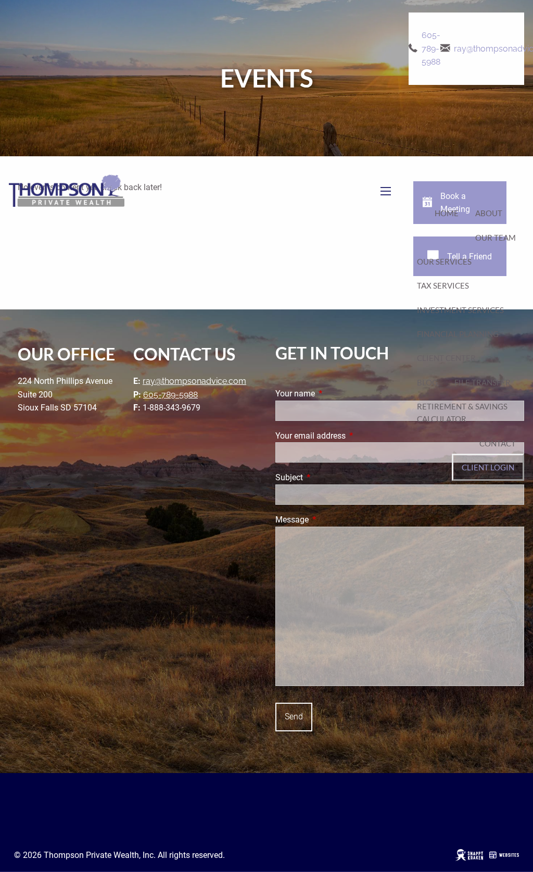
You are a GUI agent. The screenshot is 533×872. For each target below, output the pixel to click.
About (488, 213)
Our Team (495, 237)
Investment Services (460, 310)
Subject (328, 477)
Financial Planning (458, 334)
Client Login (488, 467)
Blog (427, 382)
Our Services (444, 261)
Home (447, 213)
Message (331, 520)
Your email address (349, 436)
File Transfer (482, 382)
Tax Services (443, 285)
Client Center (446, 358)
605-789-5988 (431, 48)
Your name (334, 393)
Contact (497, 443)
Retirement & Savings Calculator (462, 412)
